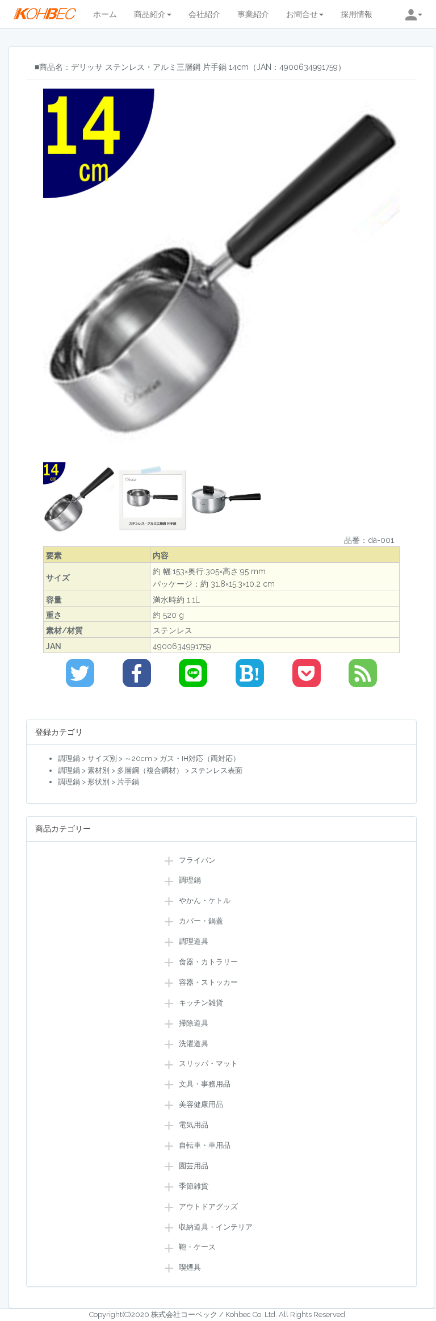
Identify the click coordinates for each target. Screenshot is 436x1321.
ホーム (105, 14)
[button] (414, 14)
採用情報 (356, 14)
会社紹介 (204, 14)
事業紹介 (253, 14)
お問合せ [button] (302, 14)
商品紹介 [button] (150, 14)
